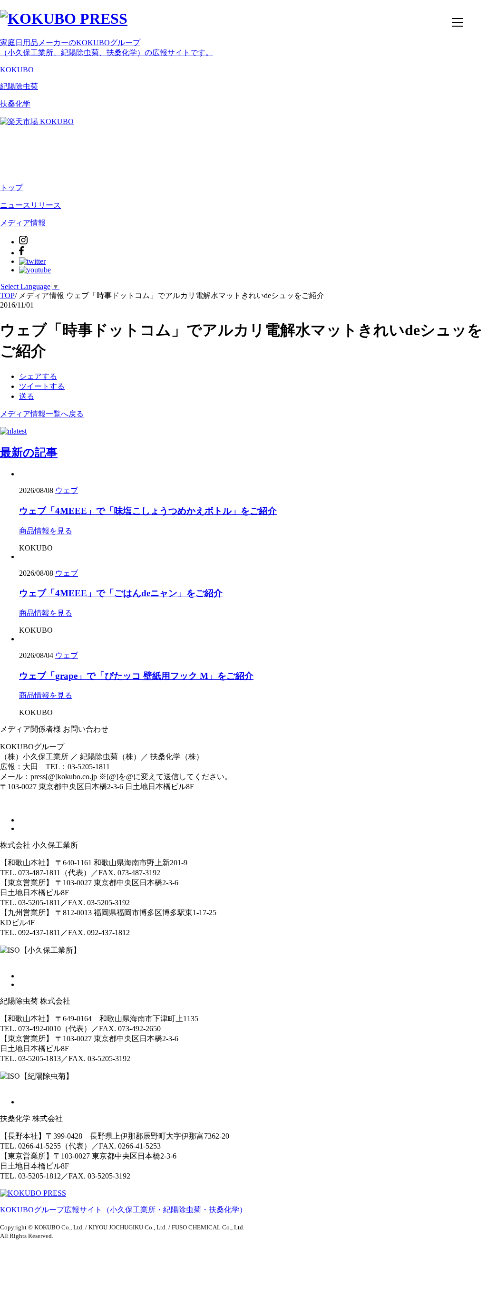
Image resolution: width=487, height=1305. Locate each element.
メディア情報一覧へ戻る (42, 414)
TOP (7, 295)
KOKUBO (17, 70)
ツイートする (42, 386)
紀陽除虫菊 (19, 86)
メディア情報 (23, 223)
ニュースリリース (30, 205)
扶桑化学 (15, 104)
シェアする (38, 376)
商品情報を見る (45, 531)
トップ (11, 188)
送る (26, 396)
